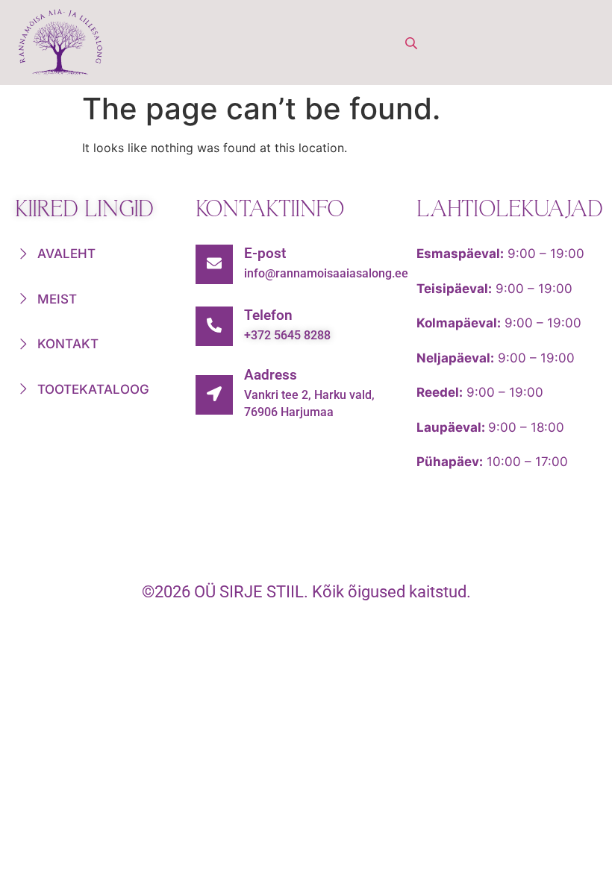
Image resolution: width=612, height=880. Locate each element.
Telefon (268, 315)
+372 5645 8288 (287, 335)
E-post (265, 253)
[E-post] (214, 264)
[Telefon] (214, 326)
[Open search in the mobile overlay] (412, 43)
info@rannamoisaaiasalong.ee (326, 273)
